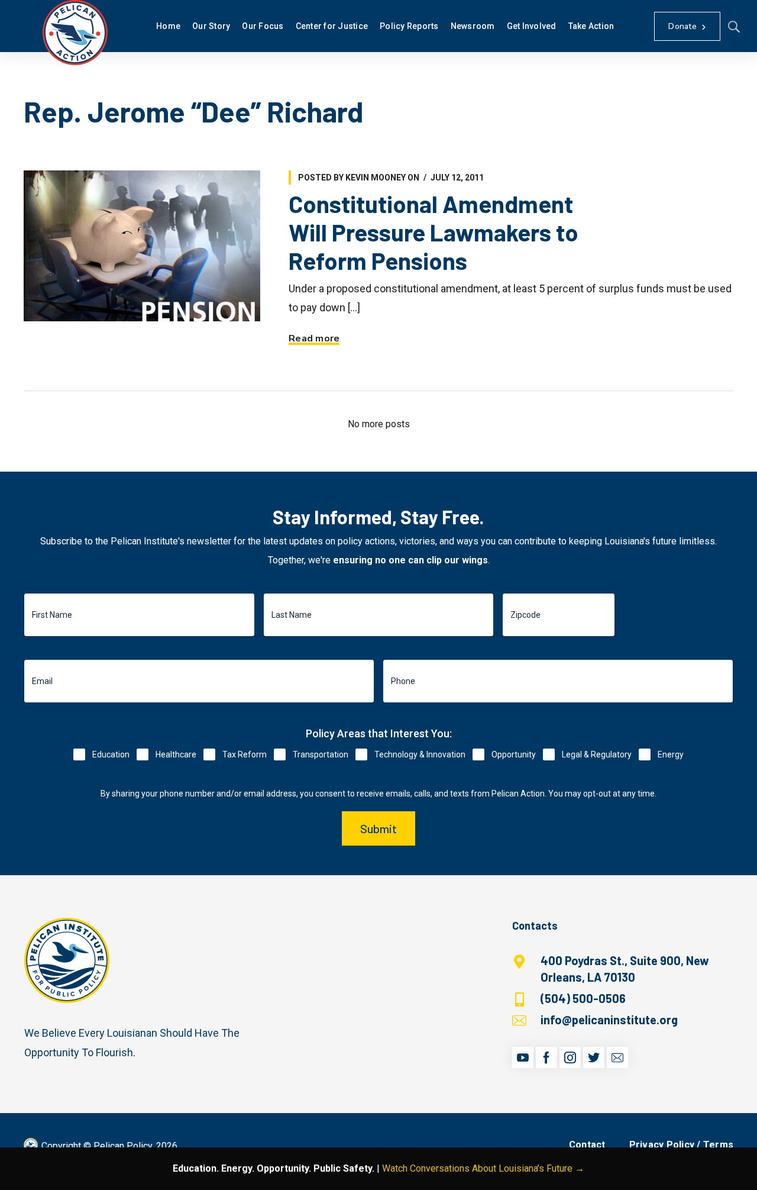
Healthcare (176, 754)
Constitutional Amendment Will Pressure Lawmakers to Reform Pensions (433, 232)
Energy (671, 754)
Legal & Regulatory (597, 754)
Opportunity (513, 754)
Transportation (320, 754)
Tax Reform (244, 754)
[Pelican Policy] (75, 32)
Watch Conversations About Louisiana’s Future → (483, 1168)
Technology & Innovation (419, 754)
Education (111, 754)
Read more (314, 338)
